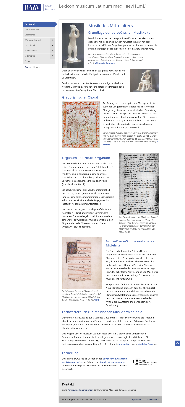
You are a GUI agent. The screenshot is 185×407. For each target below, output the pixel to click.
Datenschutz (153, 399)
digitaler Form (145, 344)
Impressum (136, 399)
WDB (96, 300)
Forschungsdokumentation (80, 390)
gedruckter (124, 344)
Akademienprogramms (112, 362)
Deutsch (28, 67)
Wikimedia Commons (105, 63)
